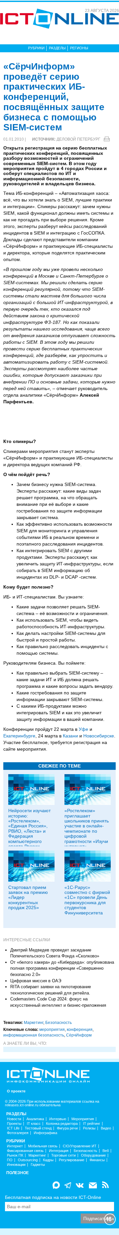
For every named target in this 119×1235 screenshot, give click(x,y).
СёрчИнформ (79, 1035)
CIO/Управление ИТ (80, 1146)
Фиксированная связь (25, 1151)
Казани (70, 735)
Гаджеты (38, 1165)
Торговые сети (63, 1155)
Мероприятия (82, 1119)
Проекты (14, 1123)
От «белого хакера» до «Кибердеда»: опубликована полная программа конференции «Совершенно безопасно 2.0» (62, 968)
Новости (14, 1119)
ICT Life (13, 1128)
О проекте (16, 1091)
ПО (10, 1160)
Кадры (48, 1160)
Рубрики (36, 48)
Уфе (83, 729)
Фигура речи (67, 1128)
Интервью (57, 1119)
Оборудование (93, 1155)
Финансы (97, 1160)
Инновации (16, 1165)
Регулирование (71, 1160)
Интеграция (58, 1151)
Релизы (89, 1128)
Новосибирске (98, 735)
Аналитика (35, 1119)
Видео (106, 1128)
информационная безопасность (33, 1035)
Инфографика (45, 1133)
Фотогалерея (17, 1133)
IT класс (34, 1123)
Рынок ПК (15, 1155)
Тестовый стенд (38, 1128)
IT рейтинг (91, 1123)
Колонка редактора (62, 1123)
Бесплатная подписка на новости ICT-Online (53, 1197)
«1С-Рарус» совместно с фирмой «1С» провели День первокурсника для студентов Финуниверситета (87, 900)
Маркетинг (33, 1022)
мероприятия (52, 1029)
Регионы (79, 48)
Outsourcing (28, 1160)
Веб (105, 1151)
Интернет (15, 1146)
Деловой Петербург (78, 139)
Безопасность (58, 1022)
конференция (80, 1029)
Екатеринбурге (19, 735)
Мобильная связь (43, 1146)
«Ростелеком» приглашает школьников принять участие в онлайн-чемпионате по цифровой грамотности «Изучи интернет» (86, 828)
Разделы (57, 48)
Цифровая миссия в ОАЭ (35, 980)
